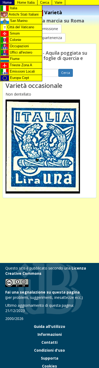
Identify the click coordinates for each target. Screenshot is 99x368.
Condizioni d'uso (49, 350)
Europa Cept (19, 78)
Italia (13, 8)
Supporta (49, 358)
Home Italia (26, 2)
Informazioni (49, 334)
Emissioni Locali (22, 71)
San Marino (18, 21)
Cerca (44, 2)
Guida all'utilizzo (49, 326)
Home (7, 2)
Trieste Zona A (20, 65)
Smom (14, 33)
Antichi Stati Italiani (23, 14)
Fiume (14, 59)
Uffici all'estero (20, 52)
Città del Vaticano (20, 27)
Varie (58, 2)
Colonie (15, 40)
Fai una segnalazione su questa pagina (42, 292)
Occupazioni (19, 46)
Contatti (49, 342)
